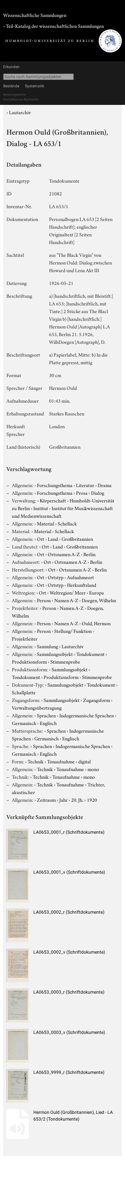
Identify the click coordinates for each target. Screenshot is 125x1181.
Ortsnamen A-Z (64, 553)
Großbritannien (77, 538)
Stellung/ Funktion (73, 630)
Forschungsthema (54, 484)
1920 (92, 799)
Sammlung (47, 646)
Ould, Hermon (96, 622)
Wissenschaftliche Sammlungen (34, 14)
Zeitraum (46, 799)
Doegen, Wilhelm (99, 599)
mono (93, 768)
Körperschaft (53, 500)
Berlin (89, 553)
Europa (96, 592)
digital (84, 761)
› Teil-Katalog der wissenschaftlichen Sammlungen (53, 25)
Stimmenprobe (65, 661)
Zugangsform (96, 699)
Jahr (63, 799)
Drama (105, 484)
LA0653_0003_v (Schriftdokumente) (69, 1032)
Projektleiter (25, 638)
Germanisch (24, 722)
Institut (40, 507)
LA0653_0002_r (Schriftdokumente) (68, 912)
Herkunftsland (81, 584)
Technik (36, 761)
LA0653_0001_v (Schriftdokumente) (69, 872)
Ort (40, 538)
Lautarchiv (20, 111)
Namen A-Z (66, 599)
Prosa (82, 492)
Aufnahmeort (80, 576)
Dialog (97, 492)
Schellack (67, 523)
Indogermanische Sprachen (86, 715)
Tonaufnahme (61, 761)
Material (45, 523)
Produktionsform (29, 661)
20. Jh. (77, 799)
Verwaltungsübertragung (37, 707)
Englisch (48, 722)
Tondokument (90, 653)
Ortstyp (55, 576)
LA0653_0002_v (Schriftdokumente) (69, 952)
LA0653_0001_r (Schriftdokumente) (68, 832)
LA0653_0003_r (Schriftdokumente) (68, 992)
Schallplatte (24, 692)
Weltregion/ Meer (68, 592)
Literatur (85, 484)
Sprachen (46, 715)
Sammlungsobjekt (55, 653)
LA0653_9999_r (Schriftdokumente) (68, 1072)
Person (44, 599)
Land (53, 538)
